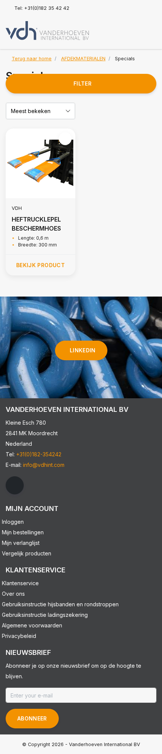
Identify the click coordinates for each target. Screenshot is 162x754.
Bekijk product (40, 265)
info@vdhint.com (43, 465)
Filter (82, 83)
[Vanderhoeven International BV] (47, 30)
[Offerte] (149, 28)
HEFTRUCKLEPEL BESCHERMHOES (36, 224)
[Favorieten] (135, 28)
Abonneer (32, 718)
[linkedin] (15, 485)
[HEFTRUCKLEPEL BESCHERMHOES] (40, 163)
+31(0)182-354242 (38, 454)
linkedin (83, 350)
